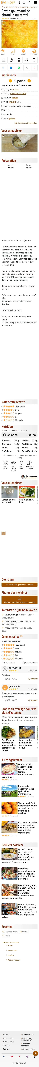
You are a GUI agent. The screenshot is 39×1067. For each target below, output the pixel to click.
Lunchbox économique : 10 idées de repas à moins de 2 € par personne (26, 873)
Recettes (6, 1035)
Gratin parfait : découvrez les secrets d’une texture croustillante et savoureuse (17, 770)
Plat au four (12, 950)
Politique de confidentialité (26, 1039)
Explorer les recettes (11, 942)
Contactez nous (28, 1035)
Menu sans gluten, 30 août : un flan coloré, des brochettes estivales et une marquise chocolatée (19, 891)
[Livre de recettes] (19, 2)
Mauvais (19, 420)
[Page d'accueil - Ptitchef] (3, 7)
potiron (15, 89)
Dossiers (6, 1049)
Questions (6, 1045)
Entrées (11, 955)
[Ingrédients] (4, 533)
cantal (15, 98)
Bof (16, 417)
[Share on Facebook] (3, 68)
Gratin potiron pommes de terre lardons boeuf (26, 744)
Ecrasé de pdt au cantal (8, 501)
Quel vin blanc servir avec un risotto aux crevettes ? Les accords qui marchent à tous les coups (18, 855)
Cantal (7, 935)
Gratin (25, 932)
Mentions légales (28, 1049)
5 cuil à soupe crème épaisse (17, 106)
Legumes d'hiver (11, 932)
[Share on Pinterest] (34, 68)
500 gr (14, 93)
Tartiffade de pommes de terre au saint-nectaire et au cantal (9, 745)
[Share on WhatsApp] (19, 68)
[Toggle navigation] (35, 2)
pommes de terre (18, 93)
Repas (10, 945)
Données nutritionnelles (27, 123)
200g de (10, 98)
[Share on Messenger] (11, 68)
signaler (34, 679)
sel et (9, 118)
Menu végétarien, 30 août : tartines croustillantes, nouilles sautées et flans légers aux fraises (19, 911)
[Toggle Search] (29, 2)
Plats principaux (14, 960)
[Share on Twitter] (26, 68)
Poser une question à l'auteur (20, 585)
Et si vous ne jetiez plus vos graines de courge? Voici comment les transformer (27, 827)
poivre (12, 118)
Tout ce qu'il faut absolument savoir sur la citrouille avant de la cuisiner (27, 808)
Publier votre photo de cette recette (19, 602)
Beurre (6, 110)
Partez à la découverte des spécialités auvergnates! (26, 790)
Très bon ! (20, 406)
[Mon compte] (23, 2)
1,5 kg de (11, 89)
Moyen (18, 413)
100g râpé (12, 102)
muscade (7, 114)
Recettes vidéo (8, 1038)
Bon (17, 410)
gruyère (12, 102)
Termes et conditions (25, 1045)
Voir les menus (8, 1042)
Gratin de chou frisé (26, 501)
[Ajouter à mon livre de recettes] (34, 60)
